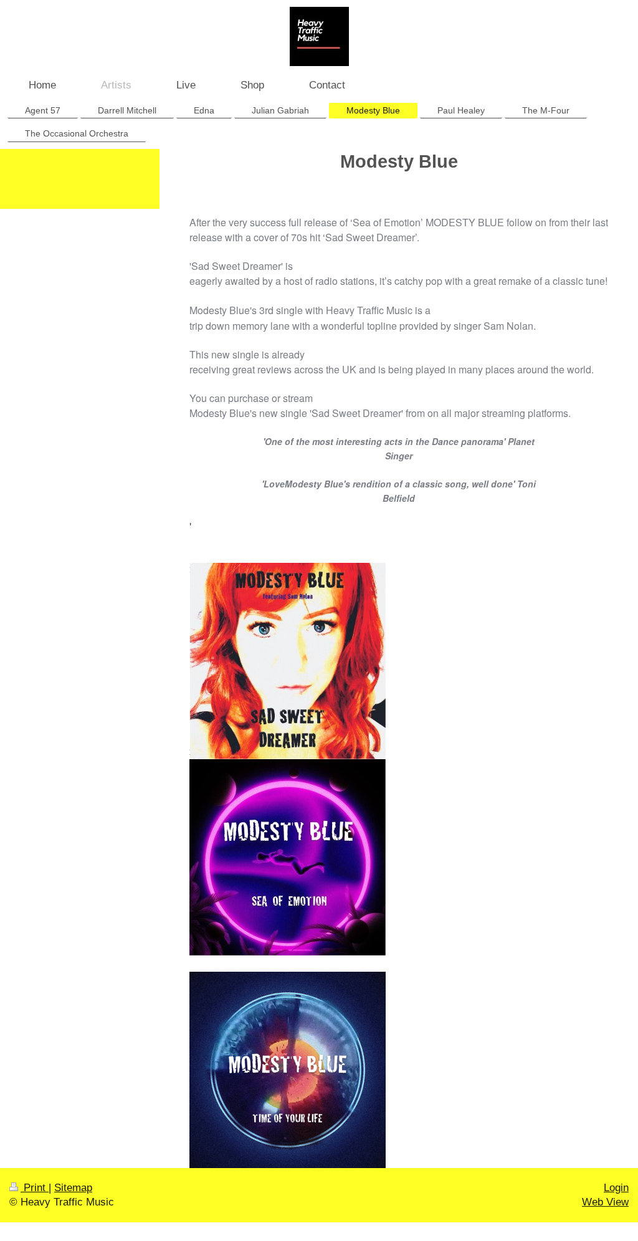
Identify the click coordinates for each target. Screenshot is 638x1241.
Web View (605, 1202)
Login (616, 1188)
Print (35, 1188)
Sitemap (73, 1188)
